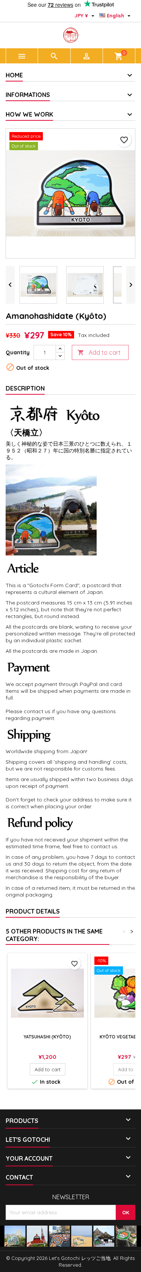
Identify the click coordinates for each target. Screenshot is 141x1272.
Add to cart (99, 352)
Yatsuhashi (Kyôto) (47, 1037)
